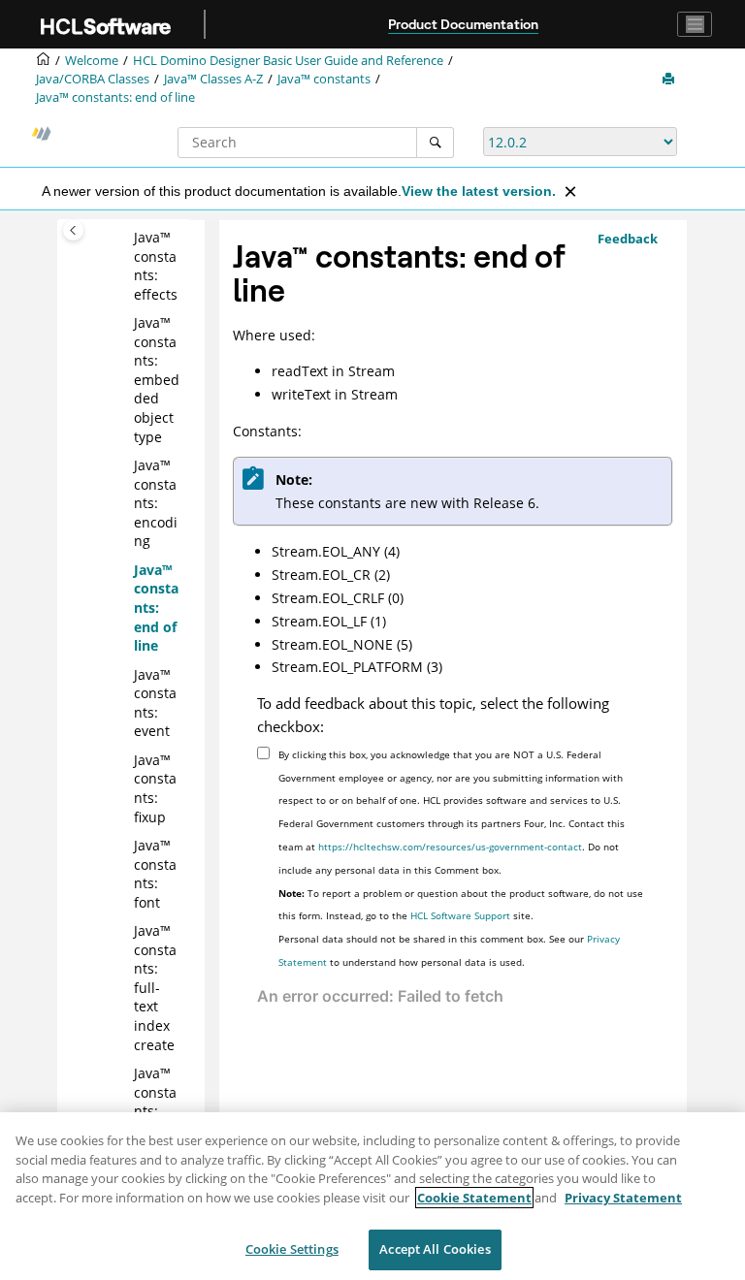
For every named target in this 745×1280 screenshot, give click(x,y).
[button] (126, 237)
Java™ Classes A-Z (213, 79)
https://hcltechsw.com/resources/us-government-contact (450, 846)
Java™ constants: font (155, 874)
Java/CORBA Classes (92, 79)
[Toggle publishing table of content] (73, 230)
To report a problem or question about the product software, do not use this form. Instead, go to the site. (460, 904)
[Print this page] (670, 79)
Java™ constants (324, 79)
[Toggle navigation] (694, 24)
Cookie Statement (474, 1197)
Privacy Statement (623, 1197)
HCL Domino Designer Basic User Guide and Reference (288, 60)
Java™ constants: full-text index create (155, 987)
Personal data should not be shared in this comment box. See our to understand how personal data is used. (449, 950)
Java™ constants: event (155, 703)
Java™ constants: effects (156, 266)
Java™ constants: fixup (155, 788)
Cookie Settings (292, 1249)
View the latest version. (479, 191)
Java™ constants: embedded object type (156, 379)
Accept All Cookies (434, 1249)
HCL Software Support (460, 915)
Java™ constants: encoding (156, 503)
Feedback (628, 238)
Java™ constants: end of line (115, 97)
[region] (372, 1196)
